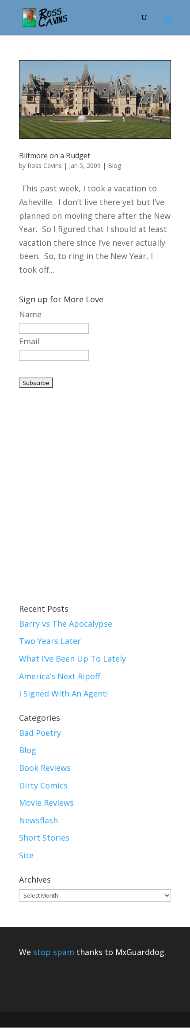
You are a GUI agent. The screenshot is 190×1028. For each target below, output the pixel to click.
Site (26, 855)
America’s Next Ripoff (59, 676)
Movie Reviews (46, 802)
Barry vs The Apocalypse (65, 623)
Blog (114, 165)
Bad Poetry (40, 732)
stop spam (53, 952)
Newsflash (38, 820)
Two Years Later (50, 641)
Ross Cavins (44, 165)
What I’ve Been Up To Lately (72, 658)
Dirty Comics (43, 785)
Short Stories (44, 837)
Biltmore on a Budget (54, 155)
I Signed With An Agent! (63, 693)
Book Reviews (45, 767)
